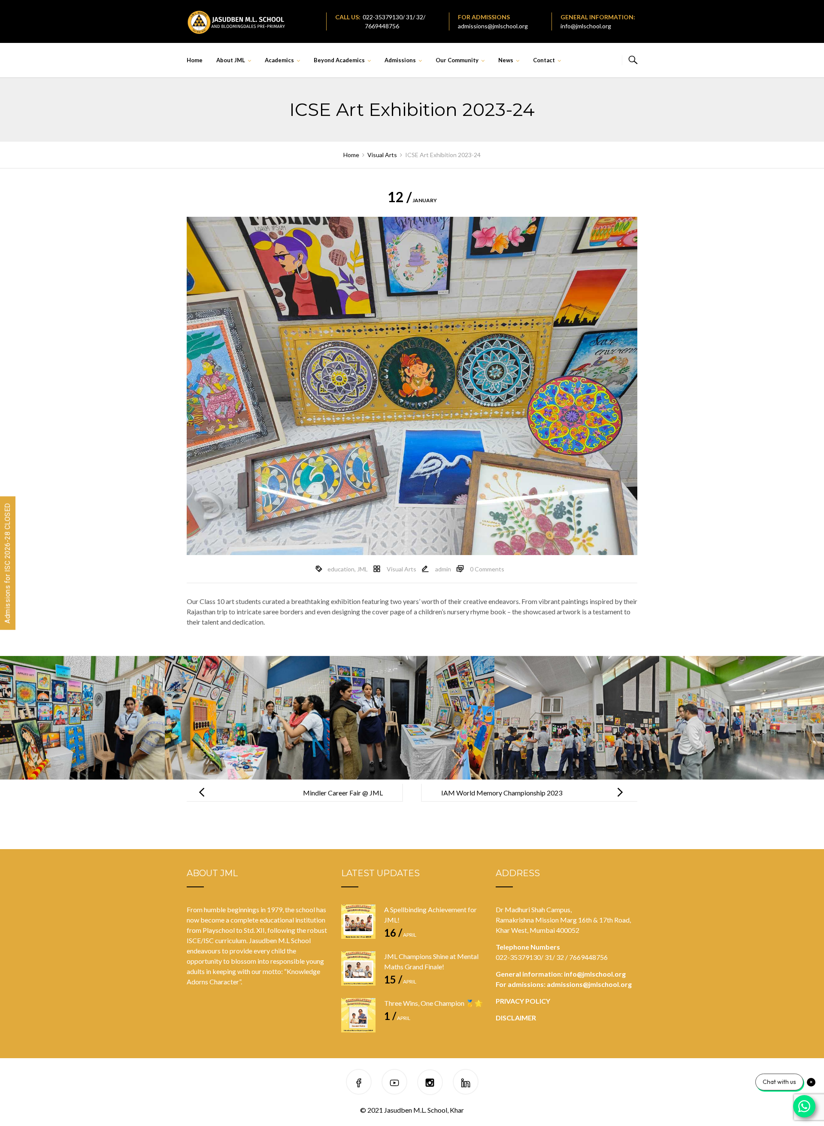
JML (362, 569)
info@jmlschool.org (585, 26)
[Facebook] (358, 1083)
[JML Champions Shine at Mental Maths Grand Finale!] (358, 968)
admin (443, 569)
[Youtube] (394, 1083)
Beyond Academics (339, 60)
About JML (230, 60)
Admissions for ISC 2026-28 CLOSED (7, 563)
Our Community (457, 60)
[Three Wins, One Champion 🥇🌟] (358, 1015)
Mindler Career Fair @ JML (343, 793)
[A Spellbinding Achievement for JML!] (358, 921)
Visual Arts (401, 569)
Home (195, 60)
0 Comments (487, 569)
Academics (279, 60)
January (412, 200)
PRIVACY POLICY (523, 1001)
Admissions (400, 60)
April (400, 935)
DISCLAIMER (516, 1018)
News (505, 60)
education (340, 569)
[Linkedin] (465, 1083)
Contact (544, 60)
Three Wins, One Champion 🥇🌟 (433, 1003)
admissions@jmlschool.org (493, 26)
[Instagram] (430, 1083)
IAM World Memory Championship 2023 (501, 793)
